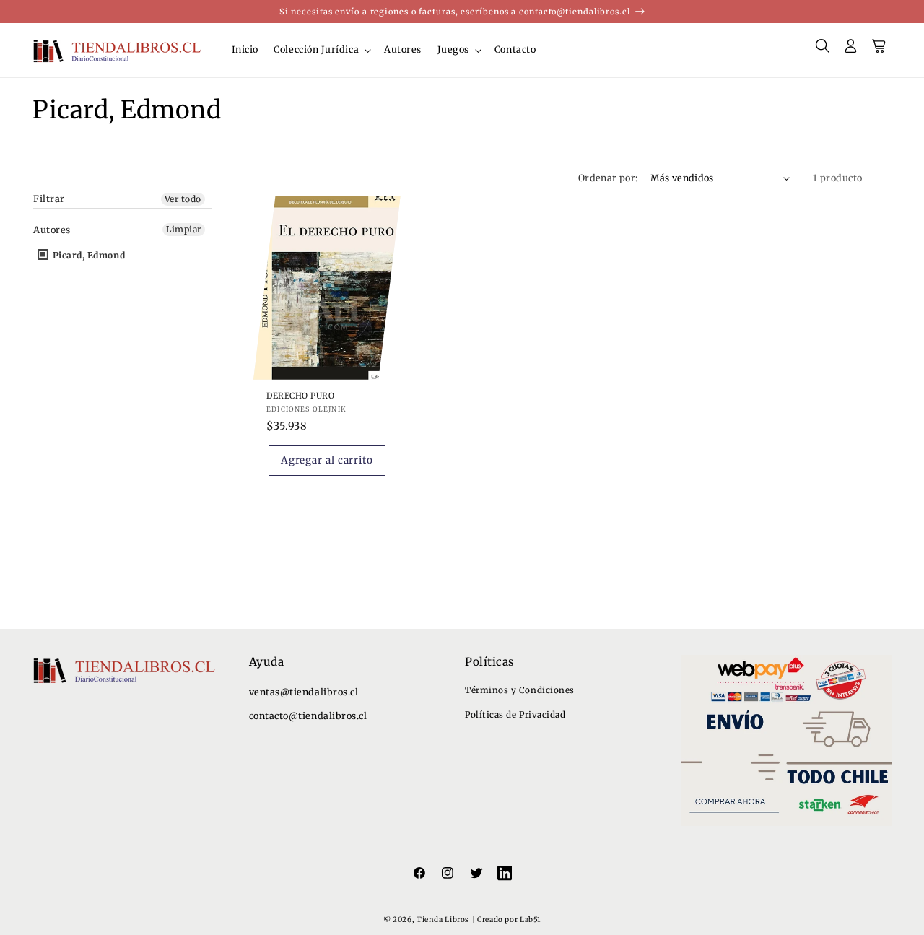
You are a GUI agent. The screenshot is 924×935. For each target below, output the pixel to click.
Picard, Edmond (87, 255)
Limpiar (183, 229)
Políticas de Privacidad (515, 714)
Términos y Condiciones (520, 689)
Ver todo (183, 198)
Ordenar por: (607, 178)
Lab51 (530, 919)
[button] (321, 50)
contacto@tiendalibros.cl (308, 715)
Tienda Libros (443, 919)
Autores (52, 229)
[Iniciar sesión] (851, 50)
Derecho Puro (300, 396)
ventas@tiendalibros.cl (304, 692)
